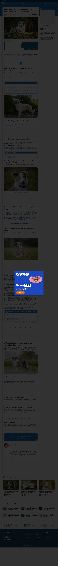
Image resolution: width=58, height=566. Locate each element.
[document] (29, 283)
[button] (42, 272)
